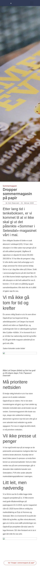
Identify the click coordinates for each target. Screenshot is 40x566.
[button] (31, 3)
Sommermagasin (10, 186)
